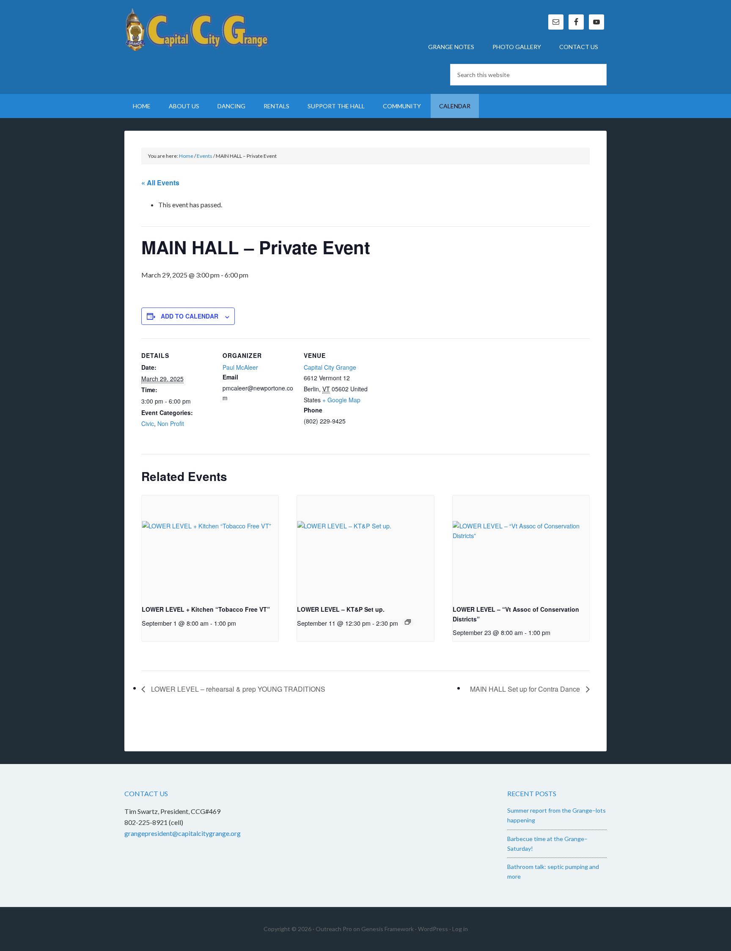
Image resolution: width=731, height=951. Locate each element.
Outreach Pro (334, 928)
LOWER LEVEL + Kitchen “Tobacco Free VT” (206, 609)
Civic (147, 423)
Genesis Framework (387, 928)
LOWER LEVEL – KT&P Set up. (341, 609)
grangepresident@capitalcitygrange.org (182, 833)
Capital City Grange (196, 29)
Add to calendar (189, 316)
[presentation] (210, 546)
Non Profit (170, 423)
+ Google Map (341, 400)
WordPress (433, 928)
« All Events (160, 182)
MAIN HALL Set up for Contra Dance (526, 689)
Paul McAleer (240, 367)
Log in (460, 928)
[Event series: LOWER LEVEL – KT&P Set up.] (408, 621)
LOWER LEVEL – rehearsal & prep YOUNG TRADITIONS (237, 689)
